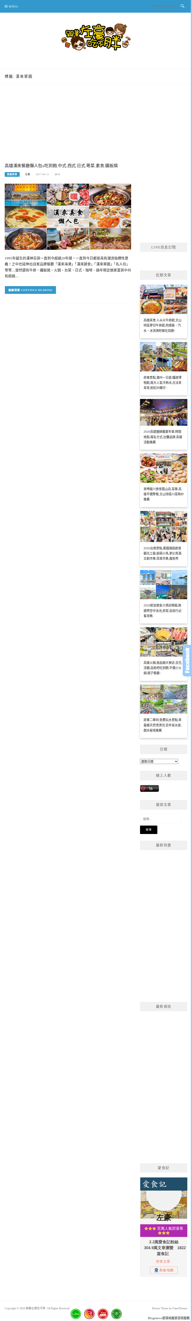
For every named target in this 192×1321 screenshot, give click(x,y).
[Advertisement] (68, 128)
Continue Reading (37, 290)
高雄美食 (12, 174)
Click (187, 660)
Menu (13, 6)
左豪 (27, 174)
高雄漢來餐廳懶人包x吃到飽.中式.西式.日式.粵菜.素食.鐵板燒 (61, 165)
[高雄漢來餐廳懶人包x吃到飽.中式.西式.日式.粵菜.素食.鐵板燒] (68, 216)
